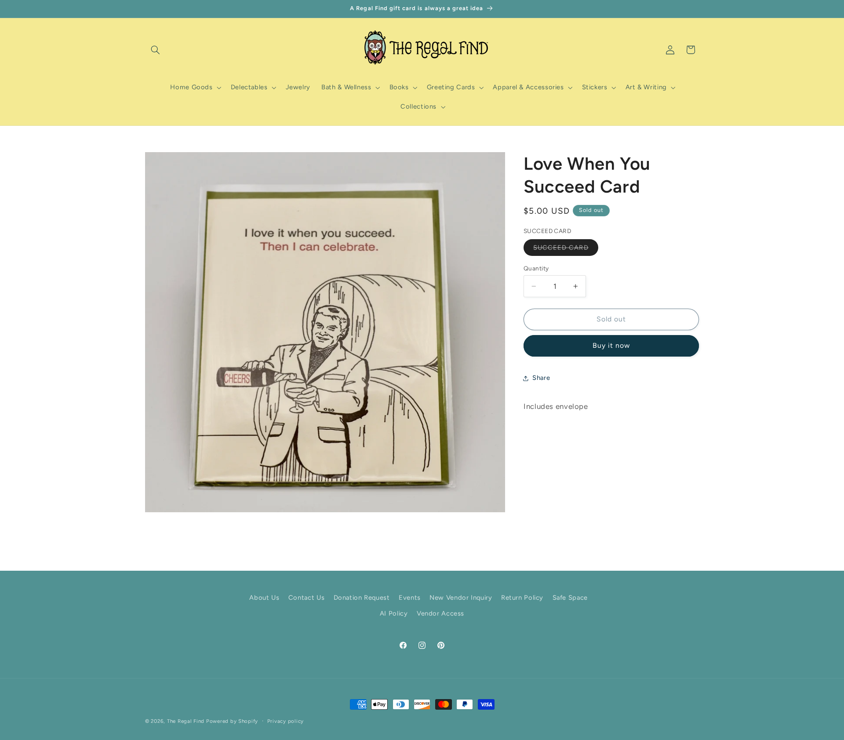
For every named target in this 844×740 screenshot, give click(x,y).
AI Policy (394, 614)
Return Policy (522, 597)
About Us (264, 597)
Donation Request (362, 597)
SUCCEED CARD (565, 249)
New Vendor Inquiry (460, 597)
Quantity (536, 268)
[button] (155, 50)
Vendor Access (440, 614)
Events (410, 597)
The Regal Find (185, 721)
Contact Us (306, 597)
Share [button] (541, 378)
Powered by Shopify (232, 721)
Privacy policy (285, 721)
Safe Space (570, 597)
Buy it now (611, 345)
